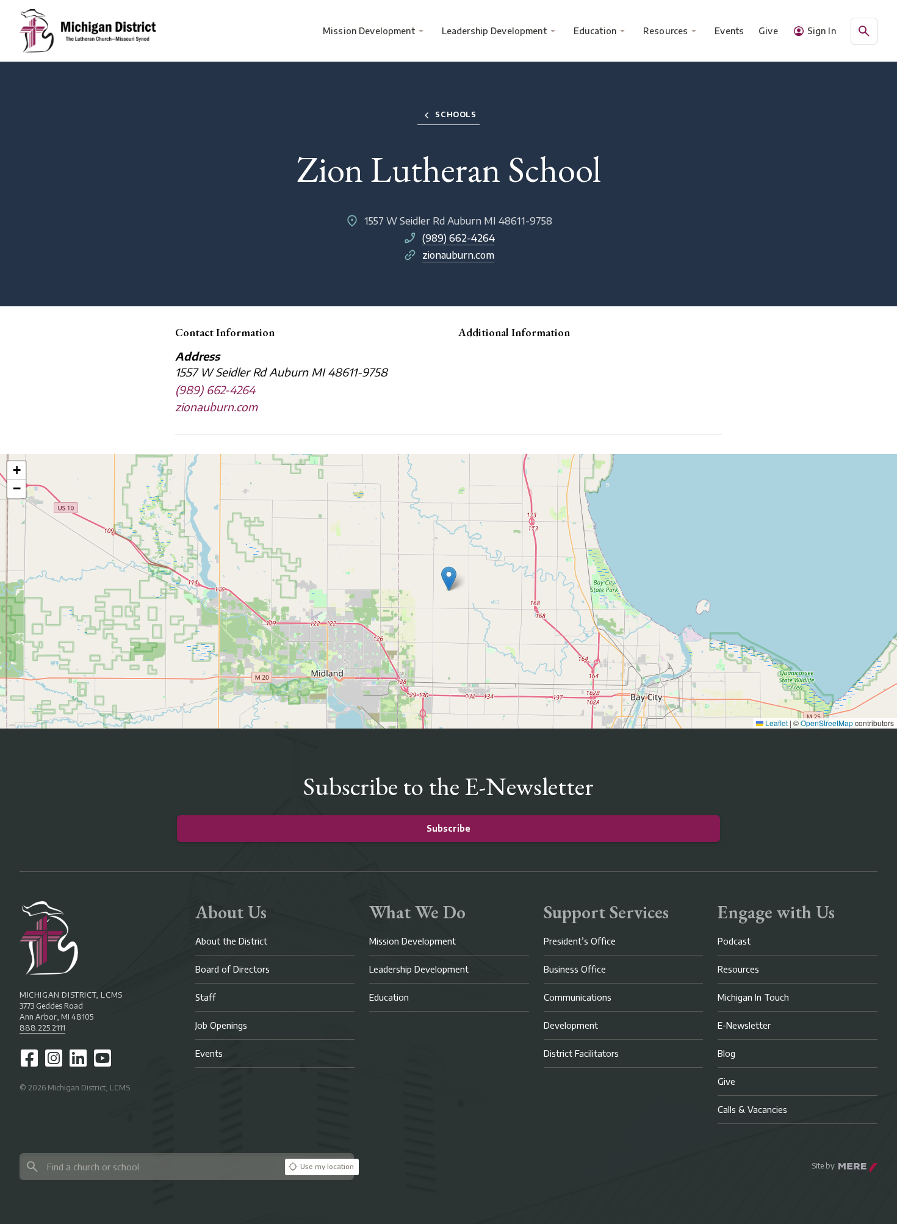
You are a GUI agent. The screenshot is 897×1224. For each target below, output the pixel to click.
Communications (577, 997)
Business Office (575, 969)
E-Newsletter (744, 1025)
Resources (665, 31)
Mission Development (369, 31)
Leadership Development (494, 31)
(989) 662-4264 (458, 238)
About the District (231, 941)
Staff (205, 997)
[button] (448, 578)
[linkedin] (78, 1058)
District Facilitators (581, 1053)
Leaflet (775, 723)
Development (571, 1025)
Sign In (821, 31)
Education (595, 31)
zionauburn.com (458, 255)
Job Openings (221, 1025)
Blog (726, 1053)
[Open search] (864, 31)
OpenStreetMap (827, 723)
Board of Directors (232, 969)
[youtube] (102, 1058)
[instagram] (53, 1058)
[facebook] (29, 1058)
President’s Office (580, 941)
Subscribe (448, 828)
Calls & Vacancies (752, 1109)
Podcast (734, 941)
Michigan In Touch (753, 997)
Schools (455, 114)
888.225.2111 (42, 1027)
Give (768, 31)
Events (729, 31)
